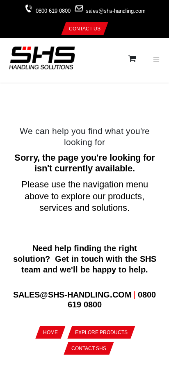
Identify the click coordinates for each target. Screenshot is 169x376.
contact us (84, 29)
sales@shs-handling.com (116, 11)
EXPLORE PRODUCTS (101, 332)
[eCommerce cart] (132, 58)
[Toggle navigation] (156, 59)
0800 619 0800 (53, 11)
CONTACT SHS (88, 348)
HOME (50, 332)
